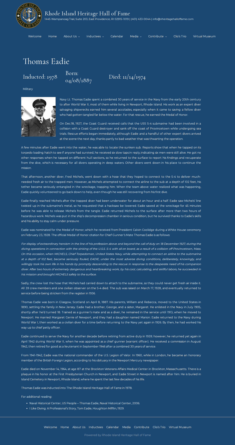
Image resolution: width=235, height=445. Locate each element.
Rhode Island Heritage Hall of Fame (87, 13)
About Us (78, 427)
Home (65, 427)
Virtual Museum (180, 427)
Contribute (141, 427)
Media (126, 427)
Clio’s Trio (159, 427)
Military (28, 89)
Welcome (50, 427)
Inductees (96, 427)
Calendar (112, 427)
